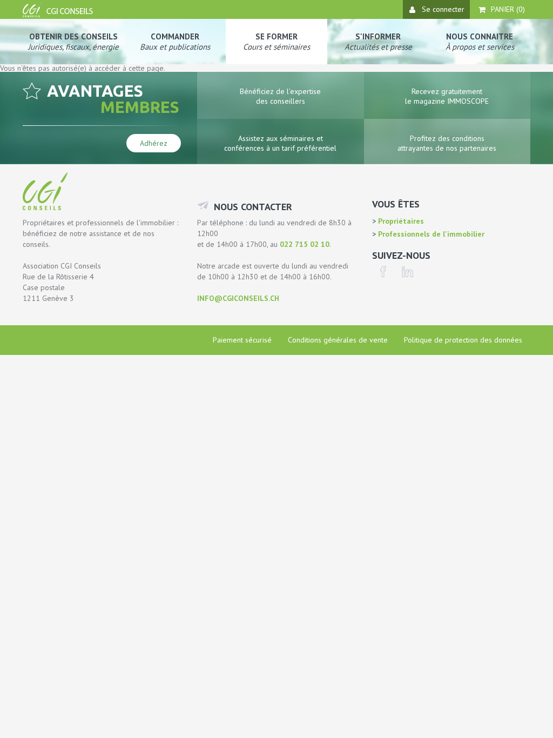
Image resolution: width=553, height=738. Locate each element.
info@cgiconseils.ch (238, 298)
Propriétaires (400, 221)
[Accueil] (59, 14)
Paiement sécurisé (242, 340)
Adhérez (153, 143)
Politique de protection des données (463, 340)
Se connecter (443, 9)
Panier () (508, 9)
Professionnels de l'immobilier (430, 234)
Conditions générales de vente (338, 340)
